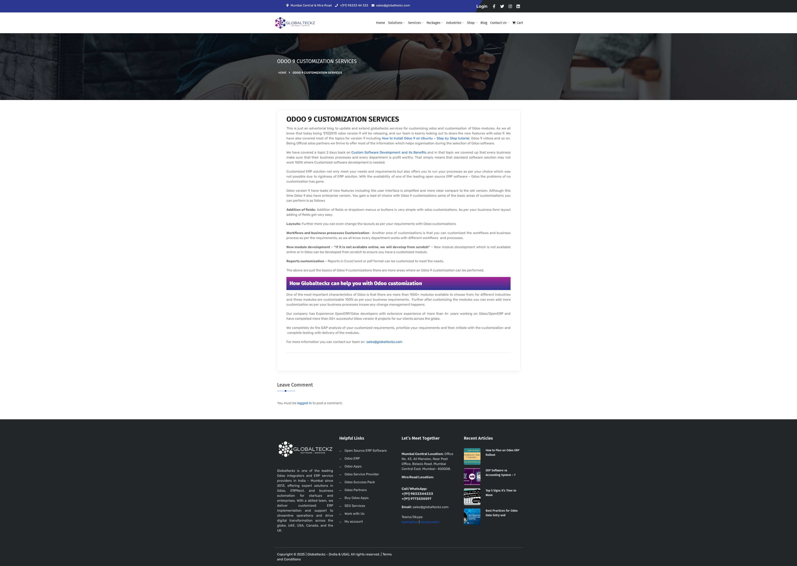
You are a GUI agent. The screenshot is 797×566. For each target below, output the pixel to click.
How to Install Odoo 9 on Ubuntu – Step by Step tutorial (425, 138)
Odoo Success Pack (360, 482)
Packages (433, 23)
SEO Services (355, 506)
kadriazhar (410, 522)
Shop (471, 23)
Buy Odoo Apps (357, 498)
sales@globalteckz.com (384, 342)
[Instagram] (510, 6)
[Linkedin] (518, 6)
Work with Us (354, 514)
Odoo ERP (352, 458)
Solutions (395, 23)
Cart (520, 23)
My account (354, 521)
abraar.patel (430, 522)
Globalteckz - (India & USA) (328, 554)
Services (414, 23)
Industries (453, 23)
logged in (304, 403)
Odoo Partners (356, 490)
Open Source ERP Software (366, 451)
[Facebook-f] (494, 6)
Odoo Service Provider (362, 474)
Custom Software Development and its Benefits (388, 152)
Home (380, 23)
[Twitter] (502, 6)
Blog (483, 23)
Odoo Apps (353, 466)
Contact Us (498, 23)
